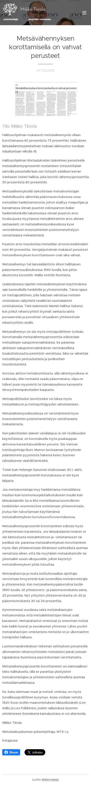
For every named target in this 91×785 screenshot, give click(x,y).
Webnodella (50, 779)
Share (13, 752)
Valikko (84, 12)
